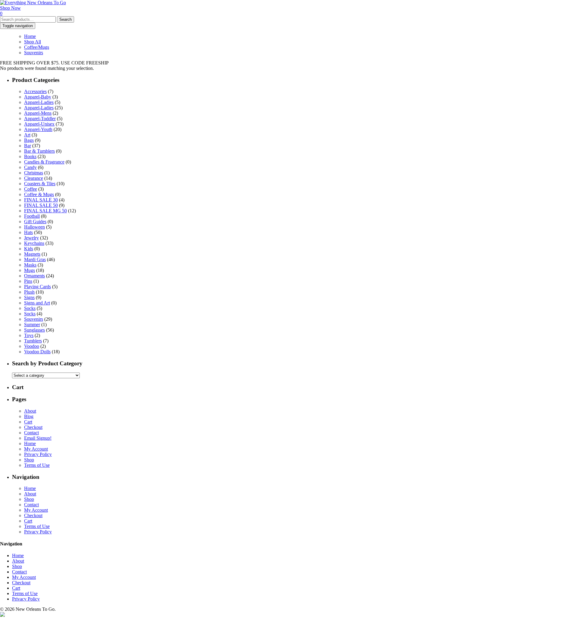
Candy (30, 167)
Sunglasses (34, 329)
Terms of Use (37, 465)
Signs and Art (37, 302)
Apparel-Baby (37, 96)
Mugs (29, 270)
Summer (32, 324)
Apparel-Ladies (39, 102)
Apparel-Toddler (40, 118)
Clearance (33, 178)
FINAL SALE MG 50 (45, 210)
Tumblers (33, 340)
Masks (30, 264)
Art (27, 134)
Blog (28, 416)
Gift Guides (35, 221)
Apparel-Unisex (39, 123)
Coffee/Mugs (36, 47)
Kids (28, 248)
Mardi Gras (35, 259)
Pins (28, 281)
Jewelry (31, 237)
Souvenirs (33, 52)
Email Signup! (37, 438)
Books (30, 156)
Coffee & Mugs (39, 194)
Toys (28, 335)
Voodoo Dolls (37, 351)
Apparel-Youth (38, 129)
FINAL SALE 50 (41, 205)
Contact (31, 432)
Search (65, 19)
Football (32, 216)
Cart (28, 421)
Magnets (32, 254)
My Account (36, 448)
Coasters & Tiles (39, 183)
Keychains (34, 243)
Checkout (33, 427)
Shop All (32, 41)
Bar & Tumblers (39, 151)
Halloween (34, 226)
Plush (29, 292)
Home (30, 36)
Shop (29, 459)
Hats (28, 232)
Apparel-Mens (37, 113)
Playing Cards (37, 286)
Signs (29, 297)
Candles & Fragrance (44, 161)
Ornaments (34, 275)
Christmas (33, 172)
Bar (27, 145)
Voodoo (31, 346)
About (30, 411)
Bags (29, 140)
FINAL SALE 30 (41, 199)
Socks (30, 308)
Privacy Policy (38, 454)
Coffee (30, 189)
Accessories (35, 91)
